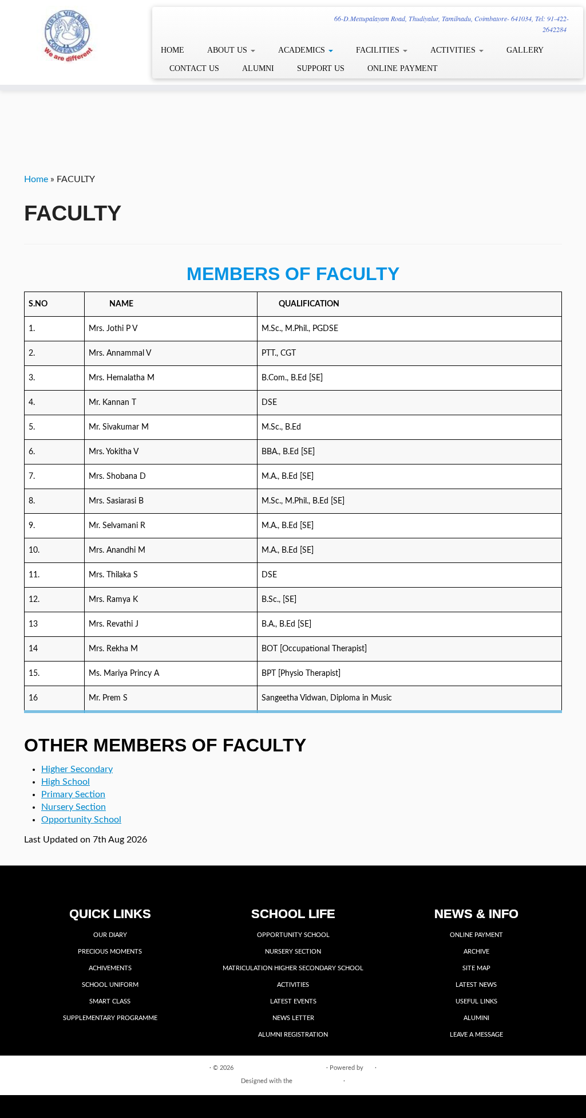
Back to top (546, 1067)
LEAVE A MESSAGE (476, 1035)
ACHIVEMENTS (110, 968)
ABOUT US (228, 50)
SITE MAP (476, 968)
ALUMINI (476, 1018)
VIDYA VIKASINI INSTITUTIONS (279, 1068)
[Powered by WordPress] (369, 1066)
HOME (172, 50)
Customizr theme (318, 1081)
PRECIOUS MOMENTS (110, 951)
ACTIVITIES (454, 50)
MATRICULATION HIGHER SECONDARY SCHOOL (293, 968)
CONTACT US (194, 68)
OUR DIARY (110, 935)
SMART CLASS (109, 1001)
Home (36, 179)
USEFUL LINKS (476, 1001)
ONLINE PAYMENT (402, 68)
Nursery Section (73, 807)
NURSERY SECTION (293, 951)
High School (65, 781)
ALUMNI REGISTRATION (293, 1035)
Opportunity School (81, 819)
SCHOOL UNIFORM (110, 985)
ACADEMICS (302, 50)
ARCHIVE (476, 951)
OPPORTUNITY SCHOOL (293, 935)
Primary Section (73, 794)
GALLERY (525, 50)
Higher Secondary (77, 769)
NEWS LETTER (293, 1018)
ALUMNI (258, 68)
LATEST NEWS (476, 985)
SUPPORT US (321, 68)
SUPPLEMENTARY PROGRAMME (110, 1018)
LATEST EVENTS (293, 1001)
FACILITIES (379, 50)
